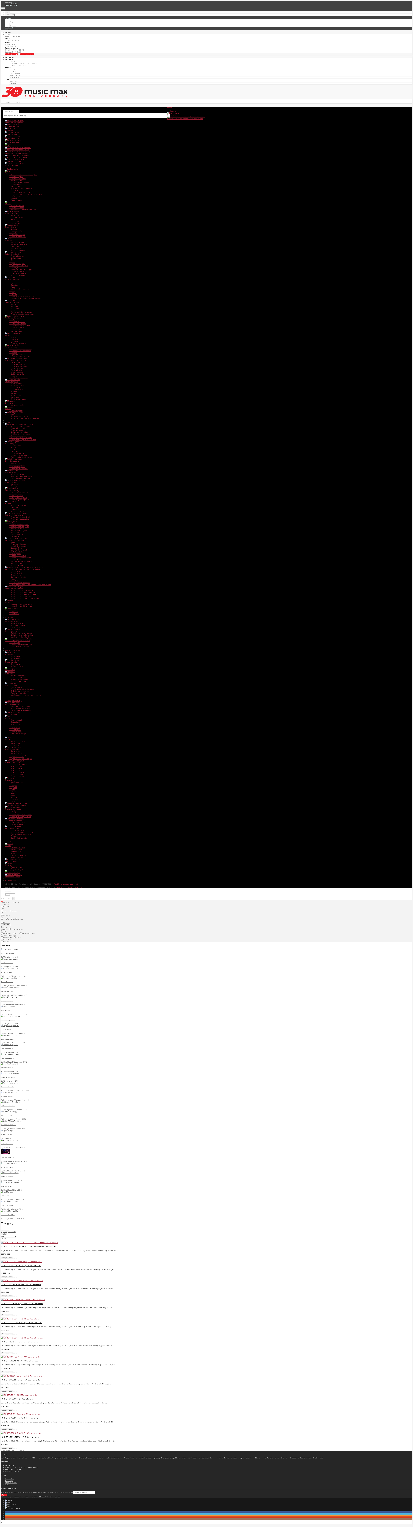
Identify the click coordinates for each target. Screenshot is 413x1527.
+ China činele (14, 728)
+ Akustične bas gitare (17, 436)
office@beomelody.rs (60, 884)
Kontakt (12, 69)
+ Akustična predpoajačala (19, 519)
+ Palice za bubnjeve (17, 741)
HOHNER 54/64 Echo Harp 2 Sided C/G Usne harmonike (22, 1304)
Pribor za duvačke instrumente (16, 154)
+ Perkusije (13, 268)
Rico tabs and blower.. (7, 972)
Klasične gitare (10, 473)
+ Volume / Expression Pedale (20, 562)
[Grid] (6, 1230)
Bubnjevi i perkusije (12, 254)
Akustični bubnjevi (12, 705)
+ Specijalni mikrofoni (17, 248)
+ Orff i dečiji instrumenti (18, 273)
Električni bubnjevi (12, 714)
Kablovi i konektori (12, 335)
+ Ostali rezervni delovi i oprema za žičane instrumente (30, 585)
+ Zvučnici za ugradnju (17, 855)
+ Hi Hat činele (15, 730)
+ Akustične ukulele (16, 206)
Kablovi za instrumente (13, 165)
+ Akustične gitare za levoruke (20, 438)
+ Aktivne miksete (16, 869)
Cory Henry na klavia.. (7, 1205)
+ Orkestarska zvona (17, 813)
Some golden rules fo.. (7, 1186)
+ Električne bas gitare (17, 179)
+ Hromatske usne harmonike (20, 349)
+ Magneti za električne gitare (20, 604)
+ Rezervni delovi (15, 200)
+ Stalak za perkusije (17, 772)
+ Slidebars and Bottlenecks (19, 583)
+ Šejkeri (12, 795)
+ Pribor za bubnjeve (17, 776)
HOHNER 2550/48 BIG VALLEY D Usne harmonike (20, 1437)
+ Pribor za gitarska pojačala (19, 500)
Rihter (5, 929)
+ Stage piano (14, 664)
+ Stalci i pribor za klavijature (19, 691)
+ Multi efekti (14, 542)
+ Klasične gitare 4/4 (17, 475)
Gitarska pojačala (11, 490)
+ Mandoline (14, 484)
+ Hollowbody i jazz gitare (19, 455)
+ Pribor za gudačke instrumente (21, 314)
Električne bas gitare (13, 461)
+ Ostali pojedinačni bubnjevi (20, 710)
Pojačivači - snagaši (12, 873)
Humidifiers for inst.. (7, 1001)
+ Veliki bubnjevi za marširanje (20, 815)
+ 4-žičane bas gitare (17, 465)
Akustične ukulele (11, 621)
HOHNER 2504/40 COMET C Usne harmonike (18, 1399)
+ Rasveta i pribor (15, 411)
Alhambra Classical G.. (7, 1067)
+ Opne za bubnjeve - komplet (20, 759)
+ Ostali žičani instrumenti (19, 183)
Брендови (13, 81)
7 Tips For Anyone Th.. (7, 1029)
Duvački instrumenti (12, 279)
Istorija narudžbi (15, 75)
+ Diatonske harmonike (18, 678)
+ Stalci (12, 320)
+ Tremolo (13, 353)
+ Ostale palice (14, 745)
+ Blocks (12, 794)
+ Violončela (13, 306)
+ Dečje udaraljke (15, 370)
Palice (7, 739)
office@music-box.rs (65, 887)
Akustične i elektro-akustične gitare (18, 426)
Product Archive (11, 1483)
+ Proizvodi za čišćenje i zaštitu (21, 832)
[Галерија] (8, 1230)
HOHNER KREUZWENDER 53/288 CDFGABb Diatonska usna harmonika (28, 1247)
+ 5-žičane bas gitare (17, 467)
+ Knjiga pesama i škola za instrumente (24, 418)
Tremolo (7, 895)
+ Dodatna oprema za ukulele (20, 645)
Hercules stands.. (6, 1010)
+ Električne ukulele (16, 208)
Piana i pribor (10, 670)
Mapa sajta (13, 83)
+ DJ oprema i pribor (17, 405)
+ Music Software (15, 397)
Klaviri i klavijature (11, 214)
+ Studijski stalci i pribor (18, 399)
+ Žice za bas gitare (16, 529)
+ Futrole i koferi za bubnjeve (20, 834)
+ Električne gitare (16, 177)
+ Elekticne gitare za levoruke (20, 457)
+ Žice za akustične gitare (19, 525)
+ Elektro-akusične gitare (18, 432)
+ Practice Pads (15, 836)
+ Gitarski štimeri (15, 575)
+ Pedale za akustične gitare (20, 558)
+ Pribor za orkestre (16, 328)
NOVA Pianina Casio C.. (8, 1096)
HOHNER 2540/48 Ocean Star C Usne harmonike (19, 1418)
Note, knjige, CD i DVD (13, 415)
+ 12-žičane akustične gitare (19, 434)
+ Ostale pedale (15, 554)
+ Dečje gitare (14, 362)
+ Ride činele (14, 726)
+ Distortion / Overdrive (18, 544)
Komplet (20, 919)
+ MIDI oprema (15, 395)
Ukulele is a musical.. (7, 963)
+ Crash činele (14, 724)
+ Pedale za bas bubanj (18, 765)
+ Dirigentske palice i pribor (19, 326)
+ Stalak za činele (15, 766)
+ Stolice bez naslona (17, 322)
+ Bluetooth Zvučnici (17, 848)
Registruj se (13, 22)
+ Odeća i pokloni (15, 330)
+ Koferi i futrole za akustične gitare (22, 591)
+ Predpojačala (15, 388)
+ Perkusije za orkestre (18, 272)
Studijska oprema (11, 382)
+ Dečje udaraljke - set (17, 364)
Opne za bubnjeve (12, 142)
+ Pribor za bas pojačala (18, 511)
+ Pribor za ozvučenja (17, 237)
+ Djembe (13, 788)
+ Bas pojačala (14, 186)
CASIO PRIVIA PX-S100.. (8, 1125)
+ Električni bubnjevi (17, 258)
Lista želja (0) (14, 77)
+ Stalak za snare (15, 768)
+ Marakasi (13, 797)
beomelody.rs (75, 884)
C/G (5, 922)
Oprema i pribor (11, 685)
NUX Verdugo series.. (7, 1144)
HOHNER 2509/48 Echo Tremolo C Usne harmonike (20, 1380)
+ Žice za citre (14, 533)
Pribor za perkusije (12, 828)
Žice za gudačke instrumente (16, 157)
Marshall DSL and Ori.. (8, 1215)
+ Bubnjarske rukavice (17, 830)
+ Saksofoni (13, 285)
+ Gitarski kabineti (16, 496)
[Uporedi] (6, 1241)
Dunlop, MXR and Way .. (8, 1077)
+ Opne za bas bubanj (17, 755)
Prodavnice (13, 61)
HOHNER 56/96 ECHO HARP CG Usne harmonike (20, 1361)
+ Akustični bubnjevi (16, 256)
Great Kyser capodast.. (7, 1039)
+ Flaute (12, 281)
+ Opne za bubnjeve (17, 264)
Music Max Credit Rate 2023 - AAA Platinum (25, 63)
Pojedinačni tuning (17, 929)
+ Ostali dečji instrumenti (18, 378)
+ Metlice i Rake (15, 743)
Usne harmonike (11, 347)
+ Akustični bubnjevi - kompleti (20, 707)
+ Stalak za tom (15, 770)
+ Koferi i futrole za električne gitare (22, 594)
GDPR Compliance (12, 1471)
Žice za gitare (172, 115)
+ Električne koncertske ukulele (21, 635)
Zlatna (14, 911)
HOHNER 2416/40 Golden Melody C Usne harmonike (21, 1266)
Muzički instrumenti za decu (15, 360)
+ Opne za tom (15, 751)
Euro (7, 12)
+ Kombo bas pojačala (17, 505)
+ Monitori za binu (16, 852)
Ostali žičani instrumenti (14, 482)
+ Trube (12, 291)
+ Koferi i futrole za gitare (18, 196)
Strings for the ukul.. (7, 1167)
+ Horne (12, 293)
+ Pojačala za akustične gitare (20, 188)
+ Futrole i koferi (15, 687)
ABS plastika (7, 933)
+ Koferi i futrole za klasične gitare (22, 592)
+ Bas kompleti (15, 463)
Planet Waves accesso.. (7, 991)
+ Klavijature (14, 215)
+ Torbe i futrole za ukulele (19, 647)
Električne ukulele (11, 631)
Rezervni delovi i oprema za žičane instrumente (185, 119)
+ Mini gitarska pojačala (18, 498)
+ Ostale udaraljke (16, 782)
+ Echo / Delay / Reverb (18, 550)
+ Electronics (14, 614)
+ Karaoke (13, 376)
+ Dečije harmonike (16, 374)
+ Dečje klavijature (16, 368)
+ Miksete (13, 233)
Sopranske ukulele (12, 127)
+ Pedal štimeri (15, 560)
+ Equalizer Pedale (16, 548)
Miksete (8, 865)
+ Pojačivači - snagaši (17, 235)
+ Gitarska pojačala (16, 185)
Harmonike (9, 674)
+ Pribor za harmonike (17, 681)
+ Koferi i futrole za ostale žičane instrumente (26, 598)
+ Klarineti (13, 283)
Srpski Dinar (10, 14)
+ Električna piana (16, 666)
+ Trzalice (12, 579)
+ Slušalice (13, 391)
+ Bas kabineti (14, 509)
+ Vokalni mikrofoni (16, 243)
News (7, 1485)
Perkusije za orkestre (13, 809)
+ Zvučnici (13, 229)
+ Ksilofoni (13, 811)
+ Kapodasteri (14, 581)
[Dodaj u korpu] (2, 1241)
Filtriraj (4, 1234)
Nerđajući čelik (8, 937)
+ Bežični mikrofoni (16, 246)
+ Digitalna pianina (16, 217)
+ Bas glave (13, 507)
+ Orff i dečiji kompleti (17, 823)
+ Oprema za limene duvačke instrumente (25, 299)
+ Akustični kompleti (17, 428)
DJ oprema (9, 403)
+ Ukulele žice (14, 643)
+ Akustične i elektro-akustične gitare (23, 175)
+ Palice (12, 262)
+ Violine (12, 304)
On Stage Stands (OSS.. (8, 1157)
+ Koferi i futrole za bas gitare (20, 596)
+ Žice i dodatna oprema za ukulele (22, 210)
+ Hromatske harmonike (18, 679)
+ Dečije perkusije (16, 824)
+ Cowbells (13, 799)
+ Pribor (12, 697)
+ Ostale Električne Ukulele (19, 637)
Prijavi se (13, 26)
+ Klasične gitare (15, 181)
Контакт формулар (27, 54)
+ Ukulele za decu (16, 372)
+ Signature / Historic (17, 355)
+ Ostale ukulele (15, 627)
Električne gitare (11, 444)
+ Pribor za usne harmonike (19, 357)
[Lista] (2, 1230)
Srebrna (6, 911)
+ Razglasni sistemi (16, 231)
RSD (3, 8)
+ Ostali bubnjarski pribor (18, 838)
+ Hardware (13, 612)
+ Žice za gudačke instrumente (21, 312)
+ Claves (12, 792)
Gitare (7, 173)
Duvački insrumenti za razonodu (17, 150)
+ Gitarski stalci (15, 571)
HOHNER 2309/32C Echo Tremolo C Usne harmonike (21, 1285)
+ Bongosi (13, 786)
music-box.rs (78, 887)
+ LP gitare (13, 451)
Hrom (18, 937)
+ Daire (12, 790)
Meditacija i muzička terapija (15, 805)
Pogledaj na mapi (11, 54)
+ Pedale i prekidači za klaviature (21, 689)
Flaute (7, 146)
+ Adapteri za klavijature (18, 693)
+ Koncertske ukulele (17, 625)
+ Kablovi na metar (16, 339)
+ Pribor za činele (15, 732)
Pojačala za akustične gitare (15, 515)
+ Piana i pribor (15, 219)
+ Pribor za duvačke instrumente (21, 297)
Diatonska (7, 915)
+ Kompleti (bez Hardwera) (19, 708)
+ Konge (12, 784)
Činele (7, 718)
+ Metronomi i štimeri (17, 324)
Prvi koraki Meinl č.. (7, 982)
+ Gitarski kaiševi (15, 573)
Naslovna (8, 891)
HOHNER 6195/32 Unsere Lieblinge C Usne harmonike (21, 1323)
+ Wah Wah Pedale (16, 552)
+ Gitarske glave (15, 494)
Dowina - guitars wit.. (7, 1087)
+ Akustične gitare (16, 430)
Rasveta (8, 409)
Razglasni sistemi (11, 861)
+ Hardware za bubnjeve (18, 266)
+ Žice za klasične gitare (18, 531)
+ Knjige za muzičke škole (19, 417)
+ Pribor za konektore (17, 343)
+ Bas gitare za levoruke (18, 469)
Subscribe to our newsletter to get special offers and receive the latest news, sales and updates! (37, 1492)
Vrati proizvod (14, 73)
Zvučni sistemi (10, 227)
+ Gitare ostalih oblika (17, 453)
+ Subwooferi (14, 853)
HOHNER (6, 907)
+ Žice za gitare (15, 190)
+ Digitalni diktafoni (16, 389)
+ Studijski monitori (16, 386)
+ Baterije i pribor (15, 331)
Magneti (8, 602)
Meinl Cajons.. (5, 1195)
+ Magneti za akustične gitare (20, 606)
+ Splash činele (15, 722)
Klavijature (9, 130)
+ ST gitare (13, 447)
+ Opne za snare (15, 753)
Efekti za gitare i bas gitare (15, 540)
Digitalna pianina (11, 134)
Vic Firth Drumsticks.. (7, 953)
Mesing (6, 941)
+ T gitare (13, 449)
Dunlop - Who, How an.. (8, 1020)
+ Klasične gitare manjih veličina (21, 476)
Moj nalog (13, 71)
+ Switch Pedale (15, 563)
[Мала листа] (4, 1230)
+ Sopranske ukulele (16, 623)
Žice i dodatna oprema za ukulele (17, 641)
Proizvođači (9, 1479)
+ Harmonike (14, 221)
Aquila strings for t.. (6, 1134)
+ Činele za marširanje (17, 734)
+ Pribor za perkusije (17, 275)
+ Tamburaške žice (16, 534)
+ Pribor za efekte (16, 565)
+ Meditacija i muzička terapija (20, 270)
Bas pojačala (9, 504)
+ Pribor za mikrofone (17, 250)
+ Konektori (13, 341)
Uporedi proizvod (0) (8, 1232)
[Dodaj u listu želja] (4, 1241)
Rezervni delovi (11, 610)
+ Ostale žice (14, 536)
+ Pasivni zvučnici (16, 857)
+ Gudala (12, 310)
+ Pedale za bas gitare (17, 556)
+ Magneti (13, 198)
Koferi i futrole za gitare (14, 123)
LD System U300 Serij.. (8, 1106)
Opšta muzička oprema (14, 161)
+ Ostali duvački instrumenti (19, 289)
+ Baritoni (13, 295)
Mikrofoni (8, 241)
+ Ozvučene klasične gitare (19, 478)
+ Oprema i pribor (16, 223)
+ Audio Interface (15, 384)
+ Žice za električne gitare (19, 527)
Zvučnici (8, 846)
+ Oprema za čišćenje (17, 577)
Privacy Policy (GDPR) (17, 65)
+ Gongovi (13, 736)
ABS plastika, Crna (28, 933)
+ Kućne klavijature (16, 656)
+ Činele (12, 260)
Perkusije (8, 780)
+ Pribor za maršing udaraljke (20, 817)
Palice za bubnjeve (12, 138)
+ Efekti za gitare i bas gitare (20, 192)
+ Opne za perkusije (16, 757)
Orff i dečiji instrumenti (13, 821)
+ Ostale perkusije (16, 801)
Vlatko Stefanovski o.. (7, 1176)
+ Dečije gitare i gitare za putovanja (22, 440)
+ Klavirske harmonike (17, 676)
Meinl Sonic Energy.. (7, 1115)
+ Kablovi (12, 337)
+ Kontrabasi (14, 308)
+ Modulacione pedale (17, 546)
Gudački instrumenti (12, 302)
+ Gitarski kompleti (16, 446)
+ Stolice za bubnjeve (17, 774)
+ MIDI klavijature (16, 658)
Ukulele (8, 204)
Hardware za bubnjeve (13, 763)
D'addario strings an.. (7, 1048)
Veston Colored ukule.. (7, 1058)
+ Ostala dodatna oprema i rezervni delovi (25, 695)
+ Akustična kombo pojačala (19, 517)
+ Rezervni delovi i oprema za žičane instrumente (28, 194)
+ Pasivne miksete (16, 867)
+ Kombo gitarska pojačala (19, 492)
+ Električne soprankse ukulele (20, 633)
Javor (17, 933)
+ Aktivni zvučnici (15, 850)
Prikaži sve (6, 925)
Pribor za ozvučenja (12, 877)
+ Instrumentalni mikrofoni (19, 244)
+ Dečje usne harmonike (18, 366)
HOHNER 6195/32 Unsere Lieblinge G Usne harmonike (21, 1342)
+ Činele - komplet (16, 720)
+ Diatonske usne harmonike (20, 351)
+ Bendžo (13, 486)
